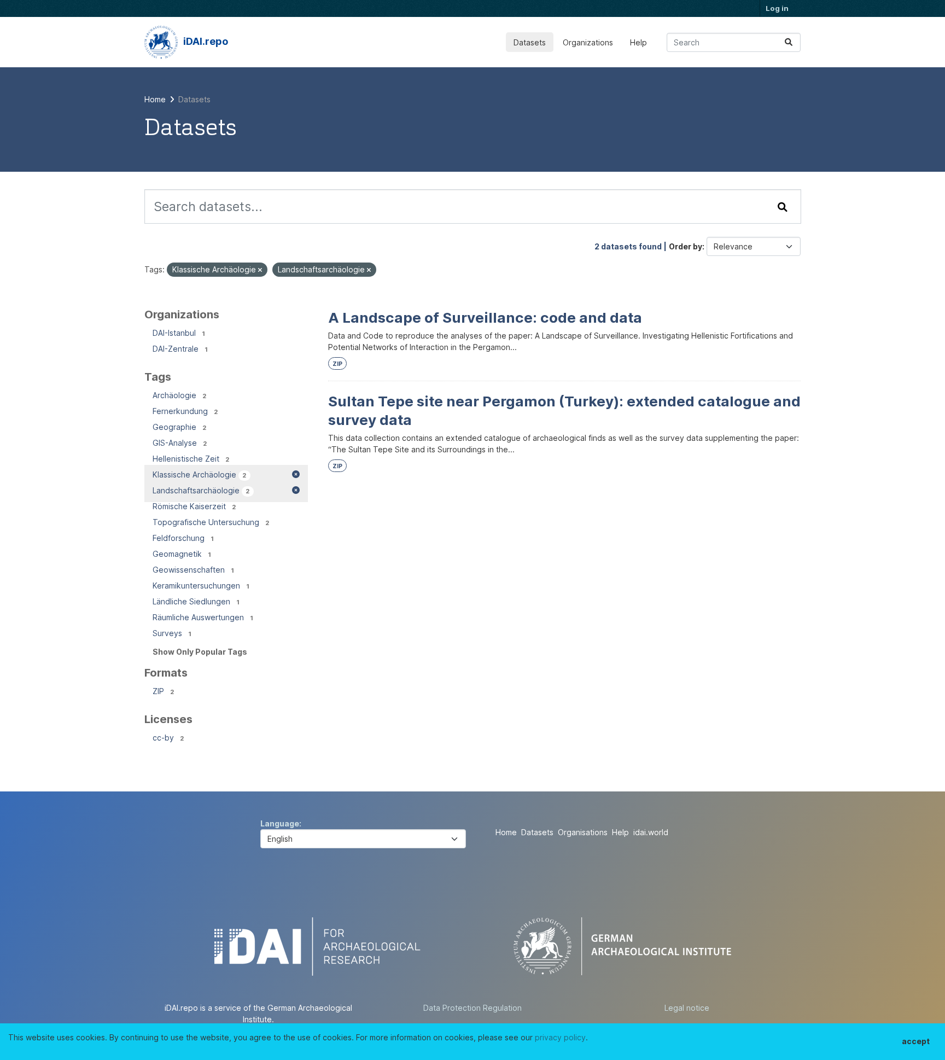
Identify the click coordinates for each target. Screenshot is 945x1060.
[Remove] (260, 270)
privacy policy (560, 1037)
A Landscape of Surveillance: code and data (485, 317)
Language (279, 823)
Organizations (588, 42)
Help (638, 42)
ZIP (337, 364)
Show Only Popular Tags (200, 651)
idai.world (650, 832)
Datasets (530, 42)
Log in (777, 8)
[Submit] (789, 42)
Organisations (583, 832)
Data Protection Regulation (472, 1007)
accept (916, 1041)
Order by (685, 246)
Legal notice (686, 1007)
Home (506, 832)
